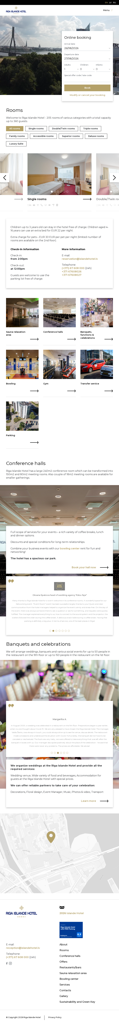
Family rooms (17, 136)
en (106, 2)
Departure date (71, 54)
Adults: (67, 65)
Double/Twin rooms (63, 128)
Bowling (10, 383)
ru (114, 2)
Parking (10, 435)
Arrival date (69, 44)
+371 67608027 (71, 275)
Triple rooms (90, 128)
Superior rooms (71, 136)
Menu (106, 10)
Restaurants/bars (70, 967)
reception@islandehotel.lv (23, 947)
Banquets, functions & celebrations (87, 335)
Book (87, 87)
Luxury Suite (16, 143)
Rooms (64, 950)
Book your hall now (84, 567)
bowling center (70, 548)
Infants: (99, 65)
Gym (45, 383)
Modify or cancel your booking (87, 95)
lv (110, 2)
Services (65, 984)
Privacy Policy (55, 1017)
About (63, 944)
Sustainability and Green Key (77, 1001)
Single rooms (36, 128)
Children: (84, 65)
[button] (3, 192)
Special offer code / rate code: (78, 75)
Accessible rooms (43, 136)
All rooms (14, 128)
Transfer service (89, 383)
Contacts (65, 990)
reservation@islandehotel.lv (80, 258)
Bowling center (69, 978)
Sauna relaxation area (15, 333)
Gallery (64, 996)
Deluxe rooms (96, 136)
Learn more (88, 800)
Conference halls (53, 332)
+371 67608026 (72, 271)
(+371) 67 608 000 (73, 268)
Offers (63, 961)
